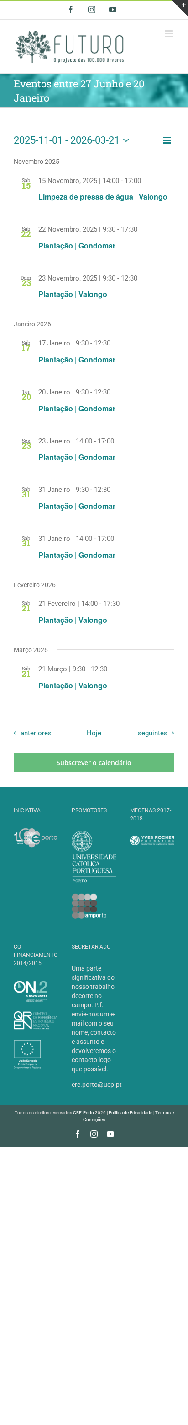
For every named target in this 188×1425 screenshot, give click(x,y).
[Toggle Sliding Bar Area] (180, 8)
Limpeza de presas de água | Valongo (102, 196)
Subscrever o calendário (94, 762)
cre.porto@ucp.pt (97, 1084)
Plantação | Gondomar (76, 245)
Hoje (94, 733)
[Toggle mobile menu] (169, 33)
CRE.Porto (84, 1112)
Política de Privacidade (130, 1112)
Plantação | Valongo (72, 294)
